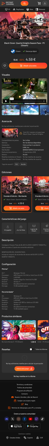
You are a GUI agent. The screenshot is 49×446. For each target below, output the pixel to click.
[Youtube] (30, 419)
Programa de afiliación (24, 391)
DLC (16, 164)
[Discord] (6, 419)
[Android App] (32, 426)
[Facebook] (24, 419)
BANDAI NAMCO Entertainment (33, 150)
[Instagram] (18, 419)
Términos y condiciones (24, 384)
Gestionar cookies (24, 434)
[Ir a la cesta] (39, 3)
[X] (12, 419)
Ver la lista (26, 140)
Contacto (24, 394)
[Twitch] (36, 419)
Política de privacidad (24, 388)
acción (23, 164)
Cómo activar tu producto (31, 145)
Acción (25, 154)
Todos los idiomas (41, 349)
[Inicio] (8, 3)
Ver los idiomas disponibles (32, 143)
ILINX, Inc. (26, 147)
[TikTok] (42, 419)
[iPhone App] (16, 426)
